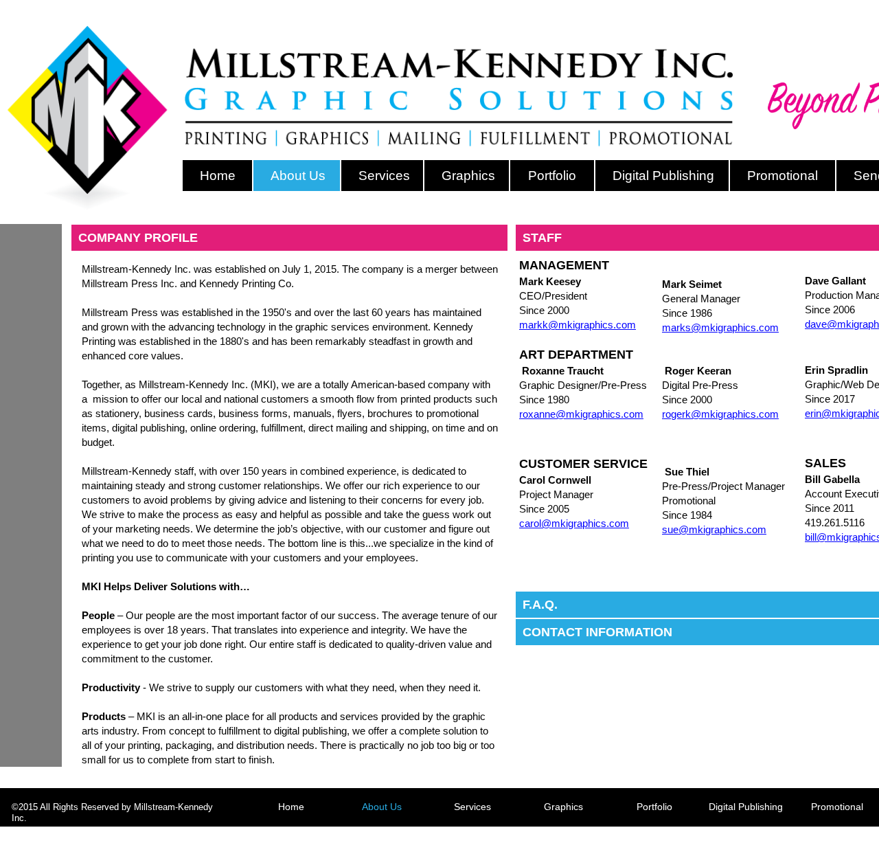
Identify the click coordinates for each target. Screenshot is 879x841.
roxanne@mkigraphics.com (581, 414)
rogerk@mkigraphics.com (720, 414)
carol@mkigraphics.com (574, 523)
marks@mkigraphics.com (720, 327)
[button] (289, 237)
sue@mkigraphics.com (714, 529)
